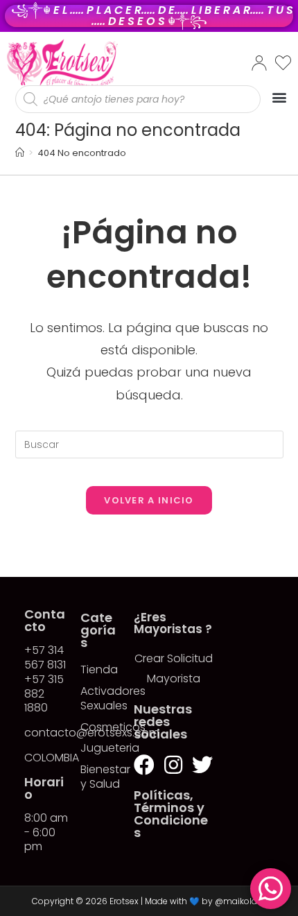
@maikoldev (241, 901)
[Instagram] (173, 764)
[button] (279, 96)
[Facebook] (144, 764)
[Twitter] (202, 764)
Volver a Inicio (149, 500)
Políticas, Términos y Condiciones (171, 813)
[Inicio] (19, 152)
